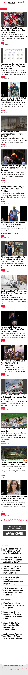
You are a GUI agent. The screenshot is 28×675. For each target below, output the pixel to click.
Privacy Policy (23, 668)
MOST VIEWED (4, 545)
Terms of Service (15, 668)
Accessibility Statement (14, 669)
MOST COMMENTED (5, 599)
